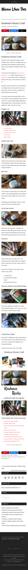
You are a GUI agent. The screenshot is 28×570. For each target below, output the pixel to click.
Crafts (8, 455)
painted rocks (22, 456)
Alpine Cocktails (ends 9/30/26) (10, 508)
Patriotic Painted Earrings (11, 421)
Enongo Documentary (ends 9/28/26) (12, 510)
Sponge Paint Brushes (10, 130)
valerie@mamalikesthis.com (12, 487)
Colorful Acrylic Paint (9, 132)
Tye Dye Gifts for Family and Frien (13, 439)
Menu (15, 1)
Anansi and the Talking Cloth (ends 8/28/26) (14, 525)
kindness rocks (10, 456)
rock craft (3, 458)
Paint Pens (7, 135)
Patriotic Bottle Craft (9, 423)
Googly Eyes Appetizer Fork (11, 441)
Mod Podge (7, 137)
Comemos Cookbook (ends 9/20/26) (12, 519)
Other (11, 455)
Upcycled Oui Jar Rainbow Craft (13, 436)
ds (23, 439)
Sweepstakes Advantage (14, 538)
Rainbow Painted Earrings (11, 434)
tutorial (7, 458)
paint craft (16, 456)
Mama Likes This (14, 9)
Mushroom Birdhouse (10, 430)
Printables (15, 455)
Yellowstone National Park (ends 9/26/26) (13, 512)
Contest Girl (4, 538)
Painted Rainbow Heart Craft (12, 432)
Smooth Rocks (8, 128)
